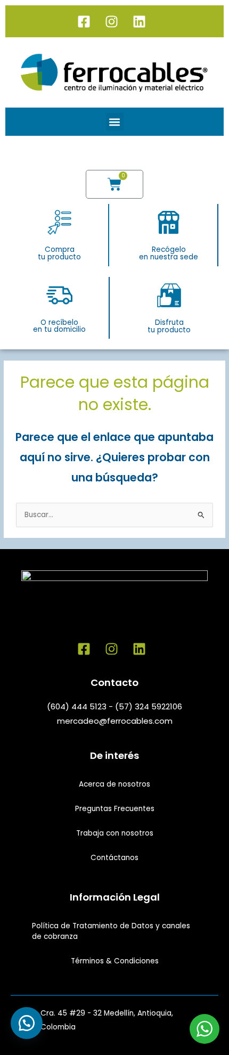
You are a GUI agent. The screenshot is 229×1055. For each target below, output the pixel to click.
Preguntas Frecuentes (114, 809)
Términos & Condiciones (115, 961)
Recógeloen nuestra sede (168, 253)
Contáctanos (114, 858)
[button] (115, 121)
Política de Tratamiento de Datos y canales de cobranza (111, 931)
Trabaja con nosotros (114, 833)
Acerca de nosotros (114, 784)
